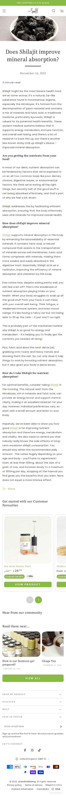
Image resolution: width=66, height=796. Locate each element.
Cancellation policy (47, 789)
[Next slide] (38, 599)
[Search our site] (53, 11)
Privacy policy (14, 785)
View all (33, 678)
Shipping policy (53, 785)
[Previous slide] (29, 599)
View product (28, 584)
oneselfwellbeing (27, 781)
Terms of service (33, 785)
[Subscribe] (62, 726)
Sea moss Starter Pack (17, 566)
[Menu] (4, 11)
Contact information (22, 789)
